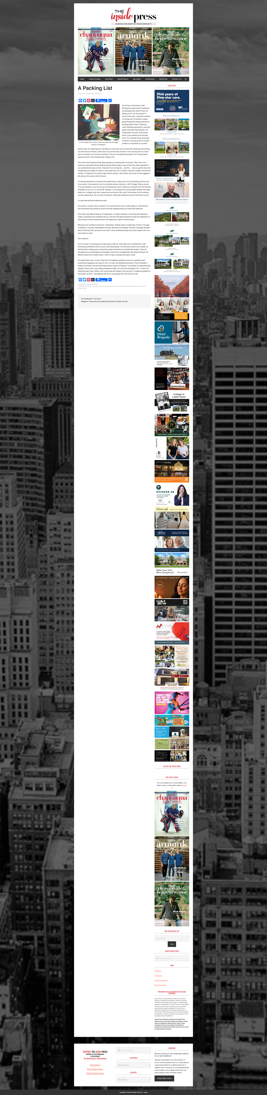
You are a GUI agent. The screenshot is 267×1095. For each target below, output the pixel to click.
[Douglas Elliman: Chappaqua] (172, 574)
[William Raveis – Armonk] (172, 135)
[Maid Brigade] (172, 343)
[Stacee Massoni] (172, 366)
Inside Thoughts (92, 284)
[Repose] (172, 297)
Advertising (95, 1064)
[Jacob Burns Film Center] (172, 482)
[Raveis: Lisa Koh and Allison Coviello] (172, 412)
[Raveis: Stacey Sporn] (172, 181)
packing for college (138, 286)
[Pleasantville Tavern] (172, 435)
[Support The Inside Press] (95, 1062)
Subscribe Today (164, 1078)
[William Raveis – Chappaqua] (172, 158)
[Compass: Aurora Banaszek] (172, 459)
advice (89, 286)
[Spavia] (172, 597)
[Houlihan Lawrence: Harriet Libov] (172, 505)
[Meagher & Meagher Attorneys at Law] (172, 389)
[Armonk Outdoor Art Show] (172, 621)
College (95, 286)
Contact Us (158, 975)
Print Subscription (161, 985)
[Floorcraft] (172, 528)
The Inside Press (133, 41)
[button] (186, 79)
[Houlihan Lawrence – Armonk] (172, 250)
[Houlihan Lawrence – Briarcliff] (172, 274)
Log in (145, 1092)
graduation (126, 286)
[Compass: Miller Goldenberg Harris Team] (172, 320)
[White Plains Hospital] (172, 112)
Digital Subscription (161, 980)
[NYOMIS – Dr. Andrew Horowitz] (172, 204)
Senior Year (82, 288)
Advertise (158, 971)
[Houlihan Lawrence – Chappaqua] (172, 227)
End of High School (106, 286)
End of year (117, 286)
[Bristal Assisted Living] (172, 551)
